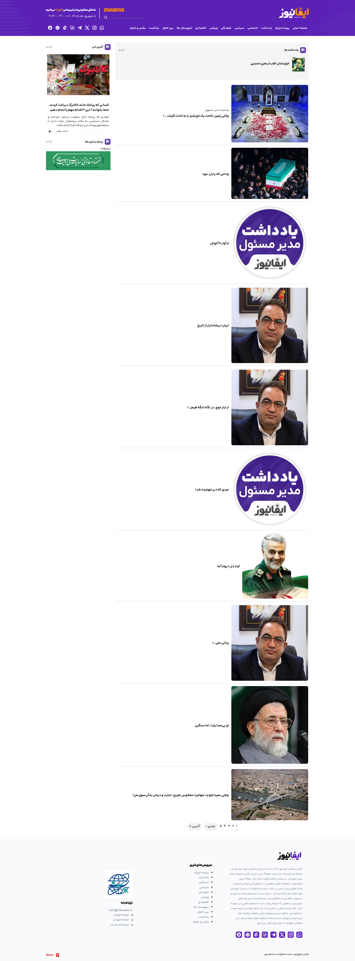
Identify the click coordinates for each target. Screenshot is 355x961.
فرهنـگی (226, 28)
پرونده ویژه (282, 28)
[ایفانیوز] (293, 12)
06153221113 (121, 920)
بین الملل (167, 28)
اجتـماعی (253, 28)
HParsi (49, 955)
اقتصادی (200, 28)
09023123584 (119, 925)
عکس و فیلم (138, 28)
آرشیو (121, 50)
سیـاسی (239, 28)
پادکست (154, 28)
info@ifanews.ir (121, 910)
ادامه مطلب (62, 131)
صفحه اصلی (300, 28)
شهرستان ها (184, 28)
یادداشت (266, 28)
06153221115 (121, 915)
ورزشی (214, 28)
